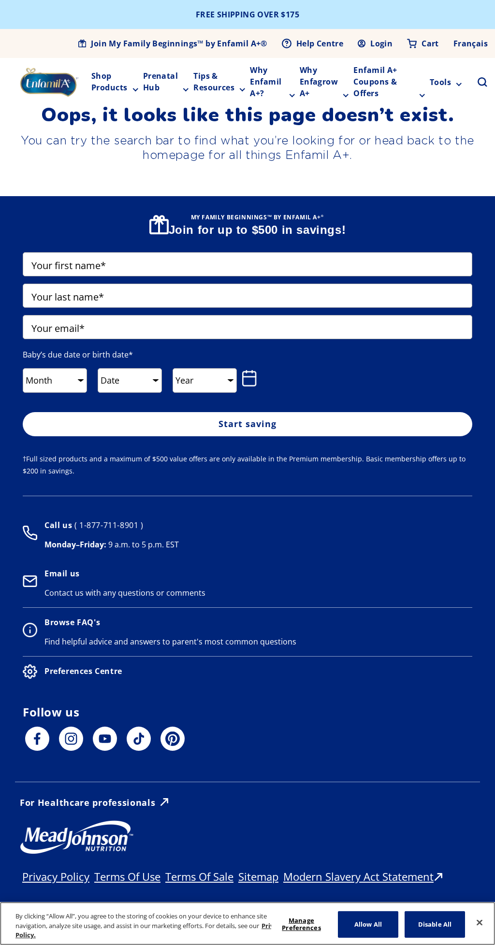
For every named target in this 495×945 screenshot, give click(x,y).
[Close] (479, 922)
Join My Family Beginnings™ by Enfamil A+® (179, 43)
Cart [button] (430, 43)
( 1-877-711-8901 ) (107, 525)
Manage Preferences (301, 924)
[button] (476, 82)
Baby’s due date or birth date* (78, 354)
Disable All (434, 923)
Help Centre (319, 43)
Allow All (368, 923)
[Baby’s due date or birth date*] (251, 378)
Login (381, 43)
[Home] (49, 82)
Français (470, 43)
